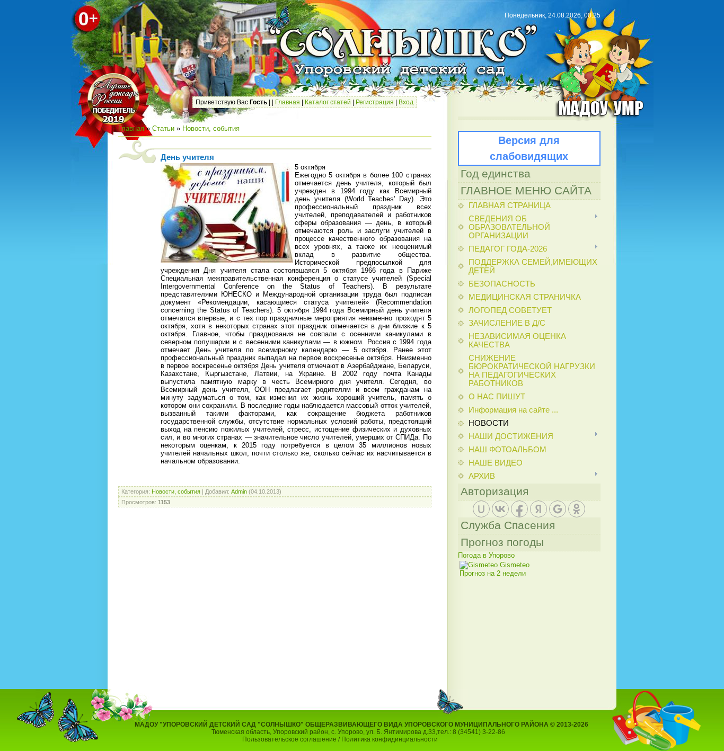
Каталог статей (328, 102)
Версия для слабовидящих (529, 148)
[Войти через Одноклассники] (576, 508)
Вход (406, 102)
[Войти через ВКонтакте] (500, 508)
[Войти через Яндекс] (538, 508)
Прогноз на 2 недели (493, 573)
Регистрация (375, 102)
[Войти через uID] (481, 508)
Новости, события (211, 128)
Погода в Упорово (486, 555)
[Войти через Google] (557, 508)
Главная (287, 102)
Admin (239, 491)
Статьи (163, 128)
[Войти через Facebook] (519, 508)
